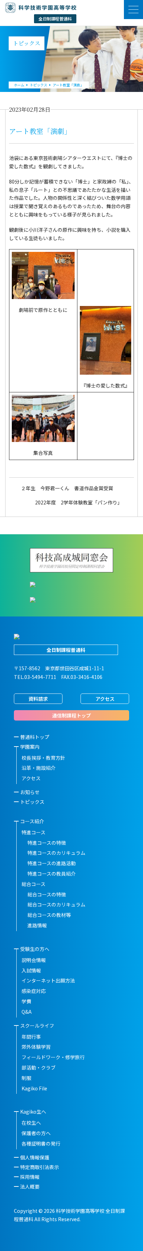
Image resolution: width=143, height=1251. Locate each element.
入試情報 (31, 970)
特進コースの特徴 (46, 842)
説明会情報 (34, 959)
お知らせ (30, 792)
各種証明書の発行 (41, 1143)
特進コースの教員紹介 (51, 873)
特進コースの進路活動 (51, 863)
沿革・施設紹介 (39, 767)
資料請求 (38, 698)
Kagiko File (34, 1088)
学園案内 (30, 746)
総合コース (33, 883)
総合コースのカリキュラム (56, 904)
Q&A (27, 1011)
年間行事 (31, 1036)
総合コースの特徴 (46, 894)
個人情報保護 (34, 1157)
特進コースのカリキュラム (56, 852)
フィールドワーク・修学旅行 (53, 1057)
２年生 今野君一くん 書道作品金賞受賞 (67, 488)
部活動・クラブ (39, 1067)
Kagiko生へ (33, 1111)
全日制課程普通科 (66, 649)
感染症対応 (34, 990)
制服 (26, 1077)
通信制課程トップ (71, 715)
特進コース (33, 832)
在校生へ (31, 1122)
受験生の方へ (34, 948)
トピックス (32, 801)
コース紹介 (32, 821)
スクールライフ (37, 1025)
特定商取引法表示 (39, 1167)
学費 (26, 1001)
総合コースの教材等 (49, 914)
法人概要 (30, 1186)
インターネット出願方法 (48, 980)
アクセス (105, 698)
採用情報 (30, 1176)
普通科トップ (34, 736)
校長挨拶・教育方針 (43, 757)
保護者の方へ (36, 1133)
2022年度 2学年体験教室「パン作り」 (78, 502)
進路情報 (37, 925)
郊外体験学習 (36, 1046)
